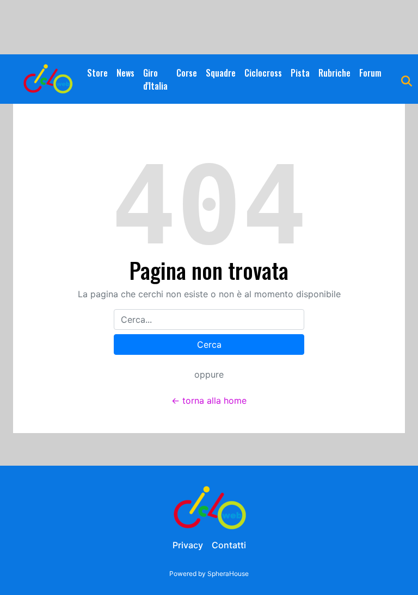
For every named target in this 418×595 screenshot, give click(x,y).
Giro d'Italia (155, 79)
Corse (186, 72)
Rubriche (334, 72)
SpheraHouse (228, 573)
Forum (370, 72)
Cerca (209, 344)
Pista (300, 72)
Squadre (221, 72)
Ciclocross (263, 72)
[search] (406, 79)
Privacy (188, 545)
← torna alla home (209, 400)
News (125, 72)
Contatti (229, 545)
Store (97, 72)
